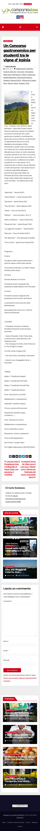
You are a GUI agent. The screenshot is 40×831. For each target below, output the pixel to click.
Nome (6, 641)
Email (5, 651)
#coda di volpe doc (9, 72)
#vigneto (22, 83)
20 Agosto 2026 (12, 762)
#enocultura (29, 72)
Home (4, 822)
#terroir (10, 83)
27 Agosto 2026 (12, 719)
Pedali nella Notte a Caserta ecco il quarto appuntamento (17, 551)
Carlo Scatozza (10, 66)
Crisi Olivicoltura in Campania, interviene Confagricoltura (17, 781)
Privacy (28, 822)
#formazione (16, 75)
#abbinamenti (21, 69)
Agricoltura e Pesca (11, 776)
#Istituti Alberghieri (9, 77)
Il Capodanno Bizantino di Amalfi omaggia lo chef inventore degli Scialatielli (19, 737)
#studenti (6, 80)
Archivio (20, 826)
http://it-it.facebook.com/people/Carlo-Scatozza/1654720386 (15, 499)
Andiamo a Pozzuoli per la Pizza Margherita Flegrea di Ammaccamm (19, 759)
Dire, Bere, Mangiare (11, 732)
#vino (27, 83)
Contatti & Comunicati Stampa (15, 822)
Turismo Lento (8, 41)
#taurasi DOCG (15, 80)
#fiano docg (7, 75)
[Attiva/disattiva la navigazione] (20, 27)
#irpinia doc (31, 75)
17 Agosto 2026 (12, 784)
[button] (37, 27)
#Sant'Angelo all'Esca (24, 77)
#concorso (20, 72)
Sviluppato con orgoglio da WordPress (14, 815)
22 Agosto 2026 (12, 740)
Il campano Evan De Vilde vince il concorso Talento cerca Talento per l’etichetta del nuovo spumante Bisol (28, 469)
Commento (7, 601)
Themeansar (19, 817)
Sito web (6, 660)
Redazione (35, 822)
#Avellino (29, 69)
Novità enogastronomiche (12, 754)
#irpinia (24, 75)
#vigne (15, 83)
